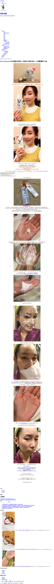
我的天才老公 (7, 43)
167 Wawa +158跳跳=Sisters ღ (27, 479)
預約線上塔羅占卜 (4, 579)
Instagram (3, 577)
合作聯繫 (3, 573)
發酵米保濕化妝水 (31, 165)
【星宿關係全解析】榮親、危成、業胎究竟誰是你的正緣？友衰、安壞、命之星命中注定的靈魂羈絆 (17, 506)
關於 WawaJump (4, 3)
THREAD (3, 578)
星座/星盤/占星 (6, 51)
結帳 (2, 57)
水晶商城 (3, 55)
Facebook (3, 570)
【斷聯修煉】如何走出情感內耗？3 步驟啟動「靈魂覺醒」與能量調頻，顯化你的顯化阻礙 (15, 507)
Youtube (3, 572)
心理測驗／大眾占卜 (7, 47)
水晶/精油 (5, 53)
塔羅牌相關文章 (6, 48)
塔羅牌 (3, 45)
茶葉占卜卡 (5, 54)
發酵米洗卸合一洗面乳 (23, 165)
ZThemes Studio (13, 583)
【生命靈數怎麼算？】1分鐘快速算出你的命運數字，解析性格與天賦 (12, 504)
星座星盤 (6, 52)
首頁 (2, 2)
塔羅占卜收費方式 (6, 46)
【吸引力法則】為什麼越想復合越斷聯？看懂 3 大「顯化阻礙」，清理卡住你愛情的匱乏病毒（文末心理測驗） (18, 505)
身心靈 (3, 50)
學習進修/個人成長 (6, 44)
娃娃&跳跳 (3, 13)
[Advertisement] (27, 23)
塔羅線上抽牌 (4, 49)
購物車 (3, 56)
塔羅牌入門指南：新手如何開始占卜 (7, 508)
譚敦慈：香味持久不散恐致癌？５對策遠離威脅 (30, 273)
